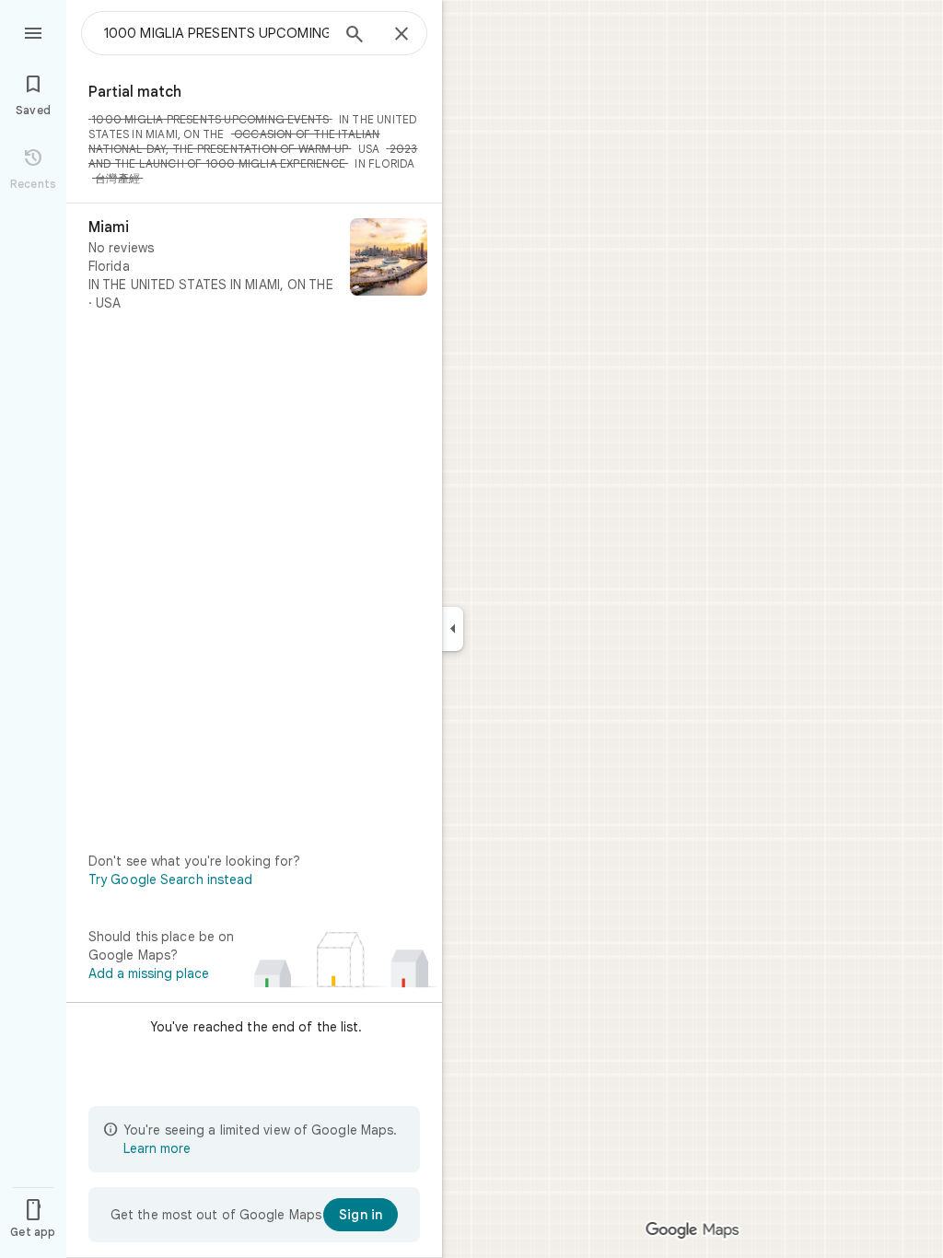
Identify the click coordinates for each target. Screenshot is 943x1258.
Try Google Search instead (170, 879)
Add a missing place (148, 973)
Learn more (157, 1148)
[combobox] (216, 33)
